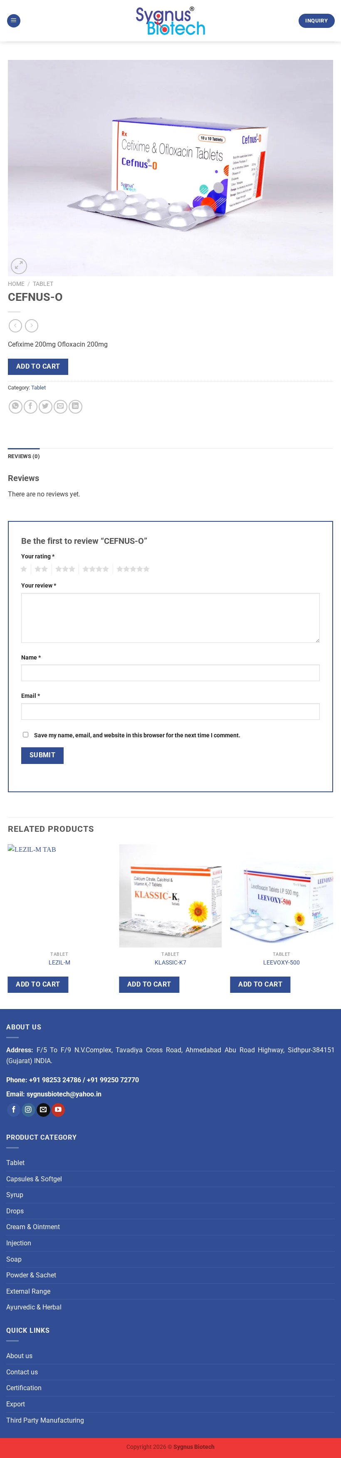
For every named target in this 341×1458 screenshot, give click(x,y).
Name (31, 657)
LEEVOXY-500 (281, 962)
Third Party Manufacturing (45, 1420)
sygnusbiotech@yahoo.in (64, 1094)
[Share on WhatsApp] (15, 407)
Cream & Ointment (33, 1227)
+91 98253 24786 (55, 1080)
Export (15, 1404)
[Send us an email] (43, 1110)
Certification (24, 1388)
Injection (18, 1243)
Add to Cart (38, 366)
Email (30, 695)
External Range (28, 1291)
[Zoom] (19, 266)
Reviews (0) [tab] (24, 456)
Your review (38, 585)
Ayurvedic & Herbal (34, 1307)
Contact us (22, 1372)
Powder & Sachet (31, 1275)
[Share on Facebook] (30, 407)
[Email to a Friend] (60, 407)
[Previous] (8, 925)
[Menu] (13, 21)
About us (19, 1356)
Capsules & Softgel (34, 1179)
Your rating (37, 556)
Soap (14, 1259)
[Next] (332, 925)
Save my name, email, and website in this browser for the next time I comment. (137, 735)
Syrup (14, 1195)
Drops (15, 1211)
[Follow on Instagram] (28, 1110)
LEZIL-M (59, 962)
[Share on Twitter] (45, 407)
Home (16, 283)
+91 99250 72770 (113, 1080)
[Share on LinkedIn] (75, 407)
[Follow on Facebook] (14, 1110)
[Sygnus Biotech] (170, 21)
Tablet (43, 283)
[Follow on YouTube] (58, 1110)
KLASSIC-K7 (170, 962)
